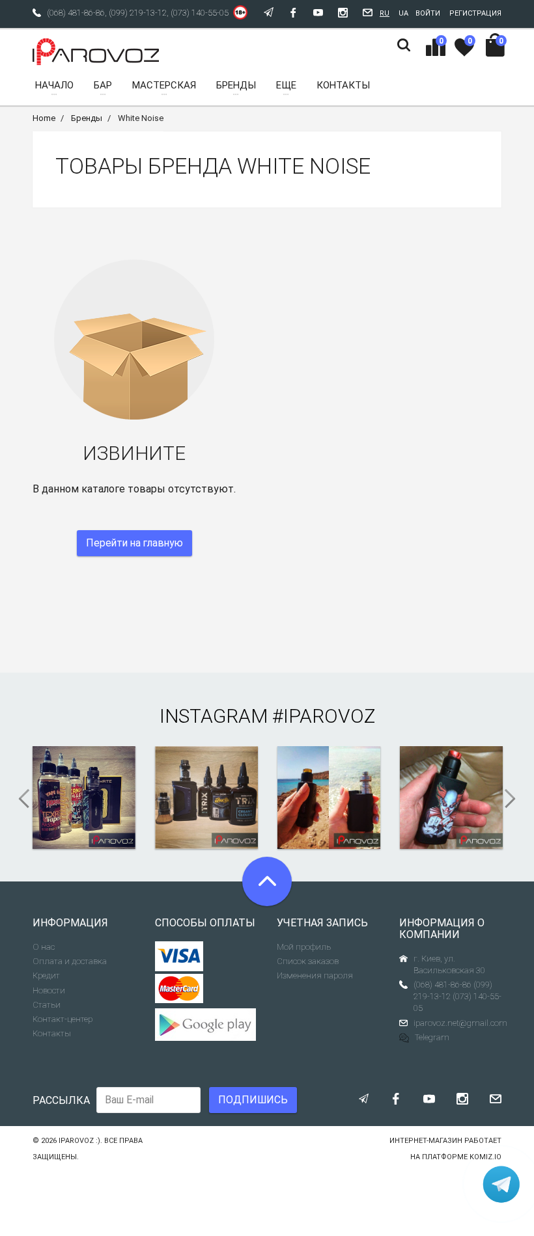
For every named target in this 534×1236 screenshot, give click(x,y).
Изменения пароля (315, 975)
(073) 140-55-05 (200, 13)
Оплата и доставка (70, 961)
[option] (84, 797)
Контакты (52, 1033)
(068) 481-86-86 (76, 13)
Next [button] (514, 799)
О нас (44, 947)
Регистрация (475, 13)
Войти (427, 13)
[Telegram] (501, 1183)
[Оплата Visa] (179, 956)
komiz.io (485, 1157)
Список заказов (308, 961)
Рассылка (61, 1100)
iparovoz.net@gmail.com (460, 1023)
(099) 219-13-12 (138, 13)
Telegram (432, 1037)
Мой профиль (304, 947)
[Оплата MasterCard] (179, 989)
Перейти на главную (134, 543)
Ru (384, 13)
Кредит (46, 975)
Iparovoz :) (79, 1140)
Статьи (47, 1005)
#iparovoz (323, 716)
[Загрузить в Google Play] (206, 1024)
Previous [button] (20, 799)
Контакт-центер (62, 1019)
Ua (403, 13)
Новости (49, 990)
